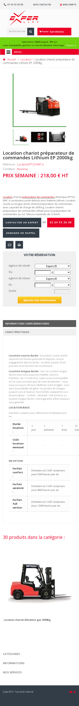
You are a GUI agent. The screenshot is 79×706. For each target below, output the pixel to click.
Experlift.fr (8, 691)
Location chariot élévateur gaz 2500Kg (27, 619)
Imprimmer (19, 245)
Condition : (10, 169)
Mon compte (69, 4)
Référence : (10, 164)
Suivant (64, 136)
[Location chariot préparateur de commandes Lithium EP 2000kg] (21, 137)
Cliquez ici (71, 45)
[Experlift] (24, 18)
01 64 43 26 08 (15, 4)
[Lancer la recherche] (30, 31)
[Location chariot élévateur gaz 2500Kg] (39, 577)
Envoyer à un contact (9, 245)
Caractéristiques (17, 332)
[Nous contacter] (71, 692)
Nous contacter (42, 4)
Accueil (11, 59)
